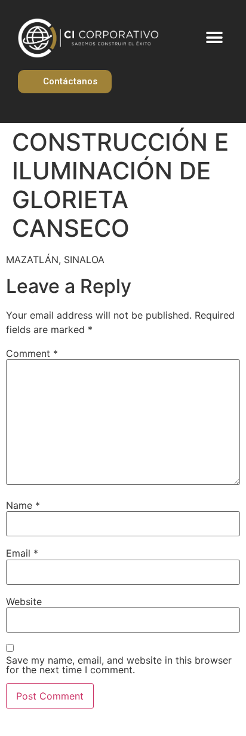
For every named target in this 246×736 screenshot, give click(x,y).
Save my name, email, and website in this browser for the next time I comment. (119, 664)
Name (23, 505)
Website (24, 601)
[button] (214, 38)
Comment (32, 353)
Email (22, 553)
